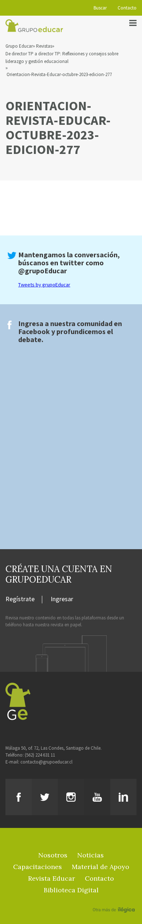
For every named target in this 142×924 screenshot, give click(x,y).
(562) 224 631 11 (40, 755)
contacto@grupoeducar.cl (46, 762)
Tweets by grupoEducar (44, 284)
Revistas (44, 46)
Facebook (34, 331)
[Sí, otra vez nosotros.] (115, 899)
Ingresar (62, 599)
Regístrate (20, 599)
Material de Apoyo (100, 866)
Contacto (127, 8)
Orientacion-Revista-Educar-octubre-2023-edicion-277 (59, 74)
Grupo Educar (19, 46)
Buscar (100, 8)
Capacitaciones (37, 866)
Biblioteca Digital (71, 890)
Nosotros (52, 855)
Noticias (90, 855)
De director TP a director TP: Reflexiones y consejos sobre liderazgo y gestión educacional (61, 57)
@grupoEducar (42, 270)
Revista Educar (51, 878)
